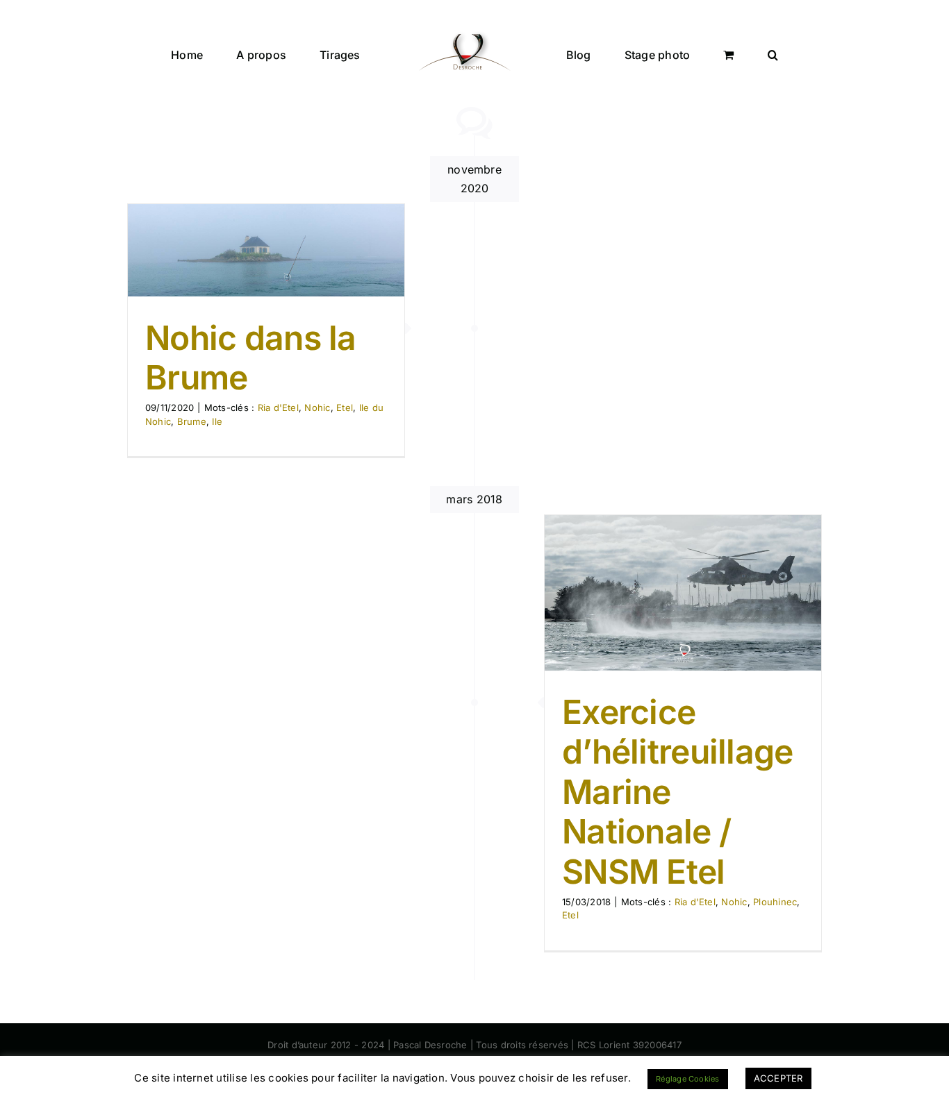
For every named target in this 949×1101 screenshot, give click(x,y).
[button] (708, 53)
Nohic (317, 407)
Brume (191, 421)
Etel (344, 407)
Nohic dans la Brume (250, 357)
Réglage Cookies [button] (688, 1079)
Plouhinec (775, 901)
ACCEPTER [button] (778, 1078)
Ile (217, 421)
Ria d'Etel (278, 407)
